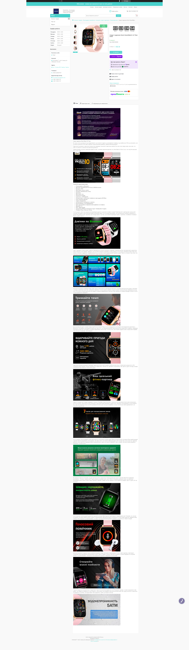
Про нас (125, 7)
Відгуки (135, 7)
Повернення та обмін (117, 7)
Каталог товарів (98, 7)
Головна (92, 7)
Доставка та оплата (107, 7)
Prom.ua (101, 637)
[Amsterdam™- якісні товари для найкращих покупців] (56, 11)
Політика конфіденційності (111, 639)
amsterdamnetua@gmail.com (59, 77)
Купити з (114, 56)
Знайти (118, 15)
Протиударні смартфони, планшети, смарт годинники (96, 20)
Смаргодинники (114, 20)
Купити (117, 52)
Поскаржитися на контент (99, 639)
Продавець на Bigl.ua (94, 638)
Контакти (130, 7)
